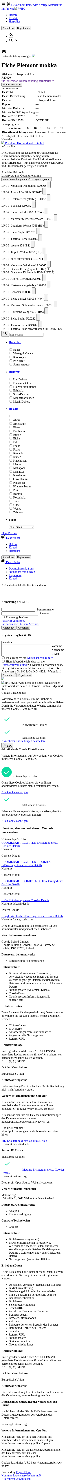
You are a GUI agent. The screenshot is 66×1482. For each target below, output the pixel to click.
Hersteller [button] (15, 342)
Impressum (15, 575)
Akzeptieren (8, 741)
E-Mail (56, 653)
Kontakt (13, 18)
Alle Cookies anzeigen (14, 792)
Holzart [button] (13, 408)
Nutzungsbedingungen (22, 571)
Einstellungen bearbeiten (30, 741)
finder (13, 537)
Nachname (58, 649)
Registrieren (23, 28)
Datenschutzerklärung (21, 568)
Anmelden (8, 28)
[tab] (37, 342)
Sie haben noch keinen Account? (20, 624)
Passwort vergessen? (13, 620)
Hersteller (14, 21)
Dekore (13, 14)
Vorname (57, 646)
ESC (9, 745)
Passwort (45, 613)
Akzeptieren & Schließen (16, 1478)
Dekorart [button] (14, 371)
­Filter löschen (9, 533)
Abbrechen (8, 627)
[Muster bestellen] (49, 184)
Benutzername (45, 609)
